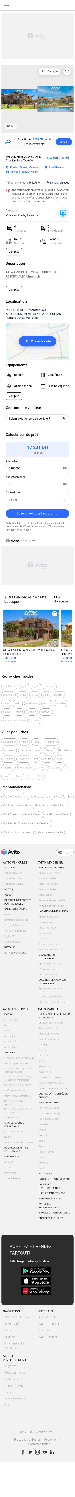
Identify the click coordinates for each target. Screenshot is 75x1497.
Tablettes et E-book (48, 1028)
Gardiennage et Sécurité (15, 1063)
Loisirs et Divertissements (49, 1186)
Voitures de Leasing (13, 884)
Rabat (36, 741)
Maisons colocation (48, 969)
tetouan (32, 711)
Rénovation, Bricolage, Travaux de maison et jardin (19, 1070)
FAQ (7, 1405)
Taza (6, 776)
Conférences (10, 1173)
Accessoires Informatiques (51, 1083)
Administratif (10, 1036)
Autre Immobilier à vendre (51, 906)
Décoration (44, 1135)
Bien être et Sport (50, 1198)
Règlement (10, 1366)
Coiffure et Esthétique (14, 1090)
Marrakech (9, 750)
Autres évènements (13, 1178)
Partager (52, 71)
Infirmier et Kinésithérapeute (17, 1096)
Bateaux (9, 947)
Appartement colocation (50, 963)
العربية (67, 852)
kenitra (47, 703)
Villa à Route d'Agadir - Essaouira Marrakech (26, 823)
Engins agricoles (12, 942)
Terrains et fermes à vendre (52, 900)
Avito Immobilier (49, 1323)
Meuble (42, 1130)
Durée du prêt (14, 492)
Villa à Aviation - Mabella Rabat (50, 805)
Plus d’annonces (61, 599)
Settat (30, 776)
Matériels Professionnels (49, 1206)
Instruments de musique (54, 1179)
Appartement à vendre (49, 873)
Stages (7, 1137)
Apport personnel (16, 476)
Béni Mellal (64, 750)
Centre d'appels (11, 1019)
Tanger (49, 750)
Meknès (24, 750)
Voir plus (14, 251)
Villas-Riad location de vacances (54, 1002)
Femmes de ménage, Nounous (19, 1058)
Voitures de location (13, 878)
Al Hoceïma (50, 741)
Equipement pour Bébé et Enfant (54, 1095)
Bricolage (43, 1162)
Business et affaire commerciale (16, 1149)
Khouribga (23, 767)
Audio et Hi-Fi (45, 1072)
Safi (67, 767)
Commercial (10, 1041)
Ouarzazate (53, 767)
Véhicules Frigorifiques (15, 931)
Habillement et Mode (52, 1193)
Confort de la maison (48, 1119)
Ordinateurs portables (49, 1033)
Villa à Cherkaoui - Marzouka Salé (21, 814)
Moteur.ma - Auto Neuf (18, 1317)
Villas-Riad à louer (47, 927)
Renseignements (14, 1399)
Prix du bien (12, 461)
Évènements (11, 1156)
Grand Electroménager (50, 1113)
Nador (37, 750)
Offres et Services (14, 1386)
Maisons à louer (46, 922)
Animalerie (45, 1173)
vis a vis (35, 720)
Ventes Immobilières (51, 867)
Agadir (24, 741)
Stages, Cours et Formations (15, 1124)
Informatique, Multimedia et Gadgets (54, 1016)
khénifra (7, 767)
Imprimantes (45, 1055)
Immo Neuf (11, 1323)
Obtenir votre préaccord (35, 513)
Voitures (10, 867)
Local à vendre (46, 895)
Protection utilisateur (28, 1439)
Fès (36, 759)
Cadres (7, 1025)
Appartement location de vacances (50, 990)
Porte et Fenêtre (46, 1152)
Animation (9, 1162)
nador (6, 703)
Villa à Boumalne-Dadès (56, 814)
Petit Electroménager (49, 1108)
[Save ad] (54, 613)
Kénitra (47, 759)
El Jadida (8, 759)
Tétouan (18, 776)
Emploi (8, 1014)
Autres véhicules (15, 952)
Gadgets (43, 1050)
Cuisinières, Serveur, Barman (17, 1085)
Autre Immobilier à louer (50, 949)
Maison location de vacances (52, 996)
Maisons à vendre (47, 878)
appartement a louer (14, 720)
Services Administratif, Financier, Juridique (19, 1111)
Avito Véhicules (48, 1317)
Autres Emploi (11, 1047)
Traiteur (8, 1167)
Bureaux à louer (46, 933)
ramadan (60, 703)
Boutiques (10, 1330)
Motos (8, 889)
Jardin (42, 1157)
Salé (40, 776)
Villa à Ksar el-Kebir (13, 796)
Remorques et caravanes (16, 920)
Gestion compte (14, 1379)
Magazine (10, 1337)
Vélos (8, 894)
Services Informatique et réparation (15, 1103)
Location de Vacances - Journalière (53, 981)
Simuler (64, 141)
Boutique (9, 1392)
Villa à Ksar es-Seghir (40, 796)
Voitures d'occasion (13, 873)
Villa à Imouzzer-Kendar (16, 805)
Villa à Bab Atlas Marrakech (17, 832)
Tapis (41, 1146)
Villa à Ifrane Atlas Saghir (50, 832)
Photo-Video (44, 1066)
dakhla (7, 711)
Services (9, 1052)
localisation (32, 703)
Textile (42, 1141)
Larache (38, 767)
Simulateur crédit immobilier (14, 1346)
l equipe (58, 694)
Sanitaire (43, 1168)
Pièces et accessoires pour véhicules (17, 902)
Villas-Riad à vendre (48, 884)
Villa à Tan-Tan (64, 796)
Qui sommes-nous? (37, 1444)
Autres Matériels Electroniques (53, 1088)
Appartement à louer (48, 917)
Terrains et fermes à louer (51, 944)
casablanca (9, 686)
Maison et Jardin (49, 1102)
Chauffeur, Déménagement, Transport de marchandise (17, 1078)
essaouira (49, 686)
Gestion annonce (14, 1372)
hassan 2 (46, 711)
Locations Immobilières (53, 911)
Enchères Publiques (51, 1218)
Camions (8, 914)
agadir (24, 686)
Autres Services (11, 1117)
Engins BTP (9, 936)
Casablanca (9, 741)
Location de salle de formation (18, 1142)
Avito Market (46, 1330)
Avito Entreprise (48, 1337)
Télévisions (44, 1061)
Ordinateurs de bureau (49, 1039)
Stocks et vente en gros (54, 1212)
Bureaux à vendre (47, 889)
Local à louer (45, 938)
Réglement (51, 1439)
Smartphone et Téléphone (51, 1023)
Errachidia (23, 759)
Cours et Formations (13, 1131)
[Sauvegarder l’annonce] (67, 71)
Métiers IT (9, 1030)
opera (46, 694)
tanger (22, 694)
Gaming (43, 1044)
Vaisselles (43, 1124)
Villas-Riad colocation (49, 974)
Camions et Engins (15, 909)
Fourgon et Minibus (13, 925)
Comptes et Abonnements (51, 1077)
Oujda (59, 759)
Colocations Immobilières (47, 956)
